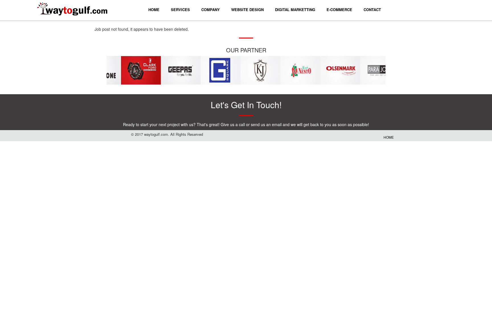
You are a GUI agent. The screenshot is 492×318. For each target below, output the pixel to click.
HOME (389, 137)
